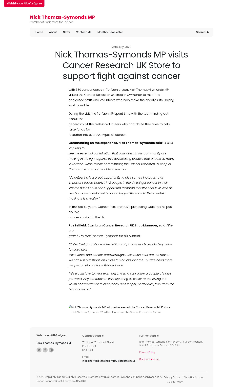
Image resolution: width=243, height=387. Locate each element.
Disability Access (149, 359)
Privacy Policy (147, 352)
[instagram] (51, 350)
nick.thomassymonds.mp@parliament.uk (109, 361)
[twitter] (39, 350)
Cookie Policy (175, 381)
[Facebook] (45, 350)
